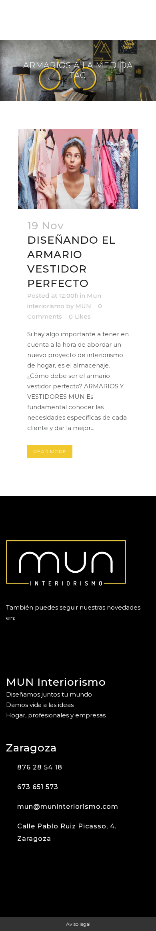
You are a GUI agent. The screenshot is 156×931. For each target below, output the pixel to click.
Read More (49, 451)
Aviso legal (78, 924)
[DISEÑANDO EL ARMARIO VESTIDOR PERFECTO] (78, 169)
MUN (83, 306)
